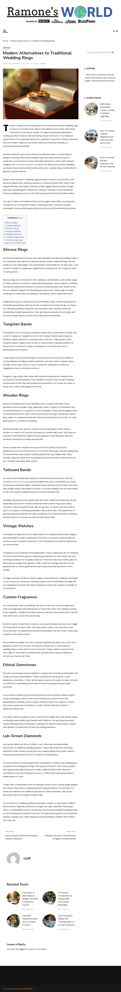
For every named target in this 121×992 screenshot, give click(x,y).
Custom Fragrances (14, 237)
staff (27, 63)
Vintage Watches (13, 234)
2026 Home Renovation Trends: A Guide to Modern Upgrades (107, 110)
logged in (23, 949)
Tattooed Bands (12, 231)
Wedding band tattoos (13, 481)
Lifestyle (6, 47)
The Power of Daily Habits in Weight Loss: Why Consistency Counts (30, 898)
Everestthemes (26, 988)
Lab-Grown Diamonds (14, 243)
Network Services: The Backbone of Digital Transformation (60, 837)
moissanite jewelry (24, 164)
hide (19, 218)
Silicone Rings (10, 222)
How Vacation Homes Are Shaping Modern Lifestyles (21, 837)
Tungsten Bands (12, 225)
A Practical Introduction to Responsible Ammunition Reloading (65, 898)
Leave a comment (39, 63)
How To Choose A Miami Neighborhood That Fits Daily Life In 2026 (107, 136)
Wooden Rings (11, 228)
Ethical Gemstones (13, 240)
